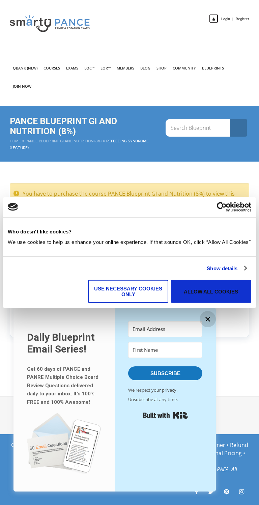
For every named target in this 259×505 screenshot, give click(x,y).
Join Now (22, 86)
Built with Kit (165, 415)
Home (15, 141)
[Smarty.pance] (241, 491)
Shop (161, 68)
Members (125, 68)
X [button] (252, 6)
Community (184, 68)
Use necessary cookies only (128, 291)
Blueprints (213, 68)
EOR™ (105, 68)
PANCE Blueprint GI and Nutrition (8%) (64, 141)
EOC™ (89, 68)
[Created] (226, 491)
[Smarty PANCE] (54, 23)
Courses (52, 68)
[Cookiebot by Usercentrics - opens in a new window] (221, 207)
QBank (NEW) (25, 68)
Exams (72, 68)
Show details (222, 268)
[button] (64, 445)
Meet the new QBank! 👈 (216, 10)
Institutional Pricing (217, 453)
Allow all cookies (211, 291)
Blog (145, 68)
